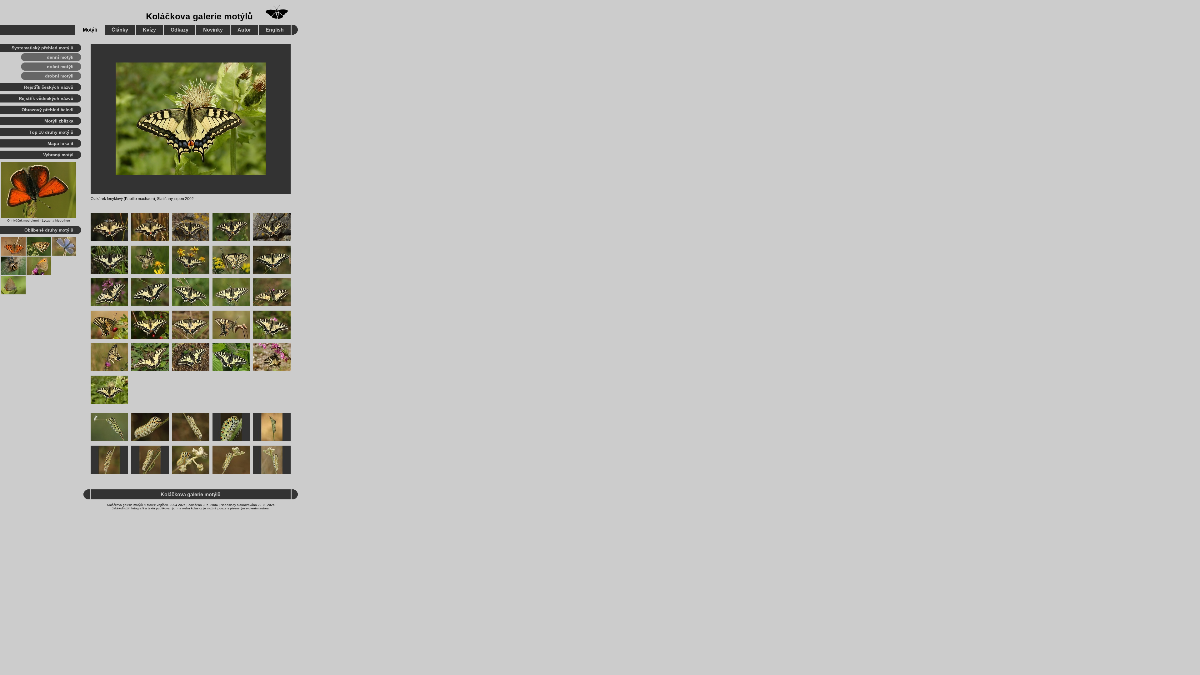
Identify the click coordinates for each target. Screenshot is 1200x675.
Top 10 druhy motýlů (51, 132)
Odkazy (179, 29)
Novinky (213, 29)
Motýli (90, 29)
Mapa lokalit (60, 143)
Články (120, 29)
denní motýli (60, 57)
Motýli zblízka (58, 120)
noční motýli (60, 66)
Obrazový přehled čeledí (47, 109)
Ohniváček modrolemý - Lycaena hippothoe (38, 220)
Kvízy (149, 29)
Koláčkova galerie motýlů (199, 16)
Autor (244, 29)
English (275, 29)
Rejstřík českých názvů (48, 87)
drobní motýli (59, 75)
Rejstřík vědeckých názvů (46, 98)
